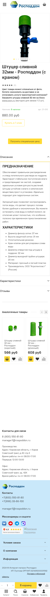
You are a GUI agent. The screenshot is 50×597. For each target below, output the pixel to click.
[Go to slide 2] (16, 59)
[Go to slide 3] (18, 59)
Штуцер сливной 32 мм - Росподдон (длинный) (36, 344)
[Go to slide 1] (14, 59)
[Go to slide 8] (29, 59)
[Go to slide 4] (20, 59)
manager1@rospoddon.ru (16, 440)
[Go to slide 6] (25, 59)
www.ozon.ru (8, 100)
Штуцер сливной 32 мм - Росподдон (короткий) (12, 344)
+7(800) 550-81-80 (13, 497)
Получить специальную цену (25, 141)
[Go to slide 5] (22, 59)
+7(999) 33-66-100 (13, 501)
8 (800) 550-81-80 (12, 436)
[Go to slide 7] (27, 59)
